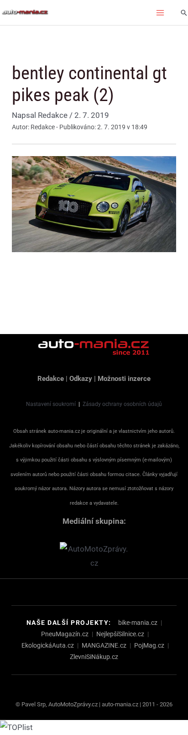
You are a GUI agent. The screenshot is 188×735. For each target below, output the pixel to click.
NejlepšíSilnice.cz (120, 634)
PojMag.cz (149, 645)
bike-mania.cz (137, 622)
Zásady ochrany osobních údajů (122, 404)
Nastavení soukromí (51, 404)
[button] (184, 13)
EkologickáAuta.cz (47, 645)
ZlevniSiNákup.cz (94, 656)
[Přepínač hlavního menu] (160, 12)
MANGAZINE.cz (104, 645)
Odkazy (80, 379)
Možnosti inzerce (124, 379)
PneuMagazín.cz (65, 634)
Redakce (50, 379)
